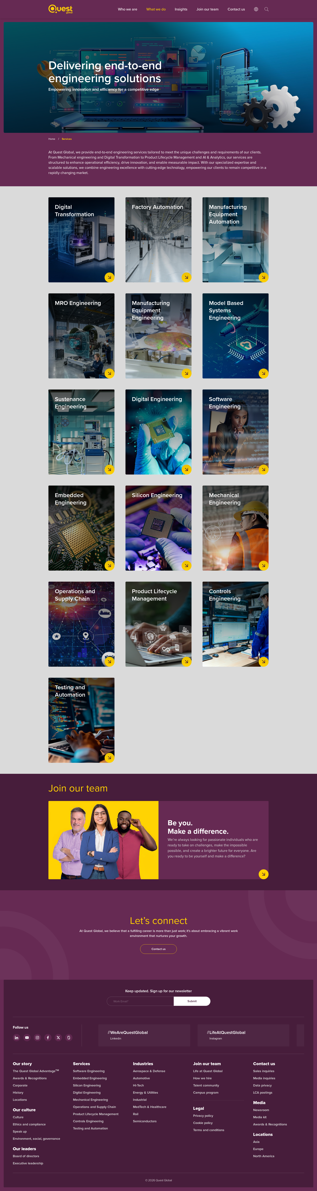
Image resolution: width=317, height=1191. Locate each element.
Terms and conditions (208, 1130)
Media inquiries (264, 1078)
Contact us (159, 949)
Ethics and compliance (29, 1124)
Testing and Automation (90, 1128)
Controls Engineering (88, 1121)
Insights (181, 9)
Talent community (206, 1085)
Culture (18, 1117)
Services (81, 1063)
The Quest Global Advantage (36, 1071)
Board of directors (26, 1156)
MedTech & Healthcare (149, 1107)
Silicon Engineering (87, 1085)
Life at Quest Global (208, 1071)
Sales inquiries (263, 1071)
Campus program (205, 1092)
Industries (143, 1063)
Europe (258, 1149)
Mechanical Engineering (90, 1100)
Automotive (141, 1078)
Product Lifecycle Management (96, 1114)
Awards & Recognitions (30, 1078)
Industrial (140, 1100)
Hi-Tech (138, 1085)
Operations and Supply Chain (94, 1107)
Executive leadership (28, 1163)
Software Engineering (89, 1071)
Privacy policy (203, 1116)
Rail (135, 1114)
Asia (256, 1142)
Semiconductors (145, 1121)
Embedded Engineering (90, 1078)
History (18, 1092)
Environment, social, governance (36, 1138)
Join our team (207, 9)
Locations (20, 1100)
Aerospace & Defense (149, 1071)
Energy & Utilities (145, 1092)
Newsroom (261, 1110)
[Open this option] (256, 13)
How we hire (202, 1078)
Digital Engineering (87, 1092)
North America (263, 1156)
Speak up (20, 1131)
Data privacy (262, 1085)
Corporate (20, 1085)
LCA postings (262, 1092)
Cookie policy (203, 1123)
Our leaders (24, 1148)
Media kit (260, 1117)
